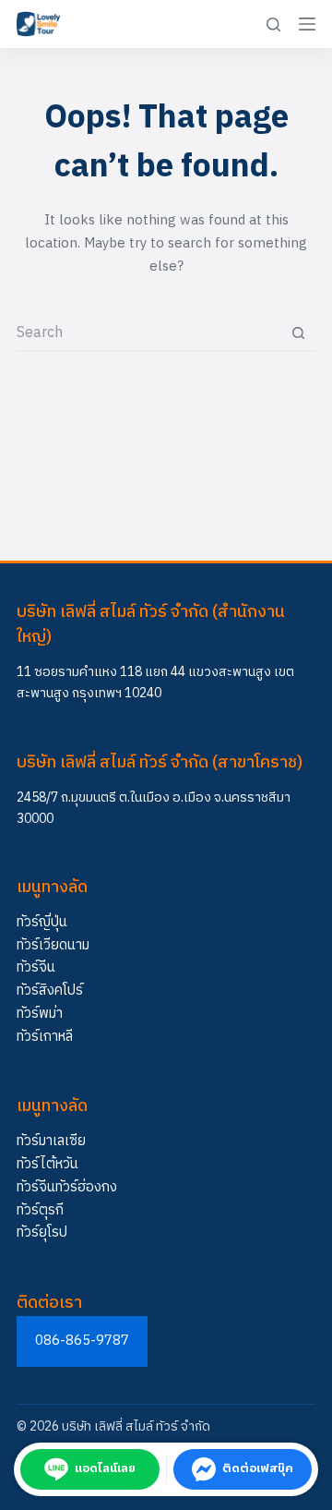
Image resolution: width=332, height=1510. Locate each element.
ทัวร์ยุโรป (42, 1232)
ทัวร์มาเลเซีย (51, 1141)
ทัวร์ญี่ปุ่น (42, 922)
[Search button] (297, 332)
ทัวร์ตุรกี (40, 1210)
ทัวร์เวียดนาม (53, 945)
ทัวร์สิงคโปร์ (50, 990)
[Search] (273, 24)
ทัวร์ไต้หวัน (47, 1164)
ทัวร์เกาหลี (45, 1036)
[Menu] (307, 24)
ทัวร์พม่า (40, 1013)
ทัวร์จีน (36, 967)
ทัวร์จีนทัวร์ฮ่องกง (67, 1187)
